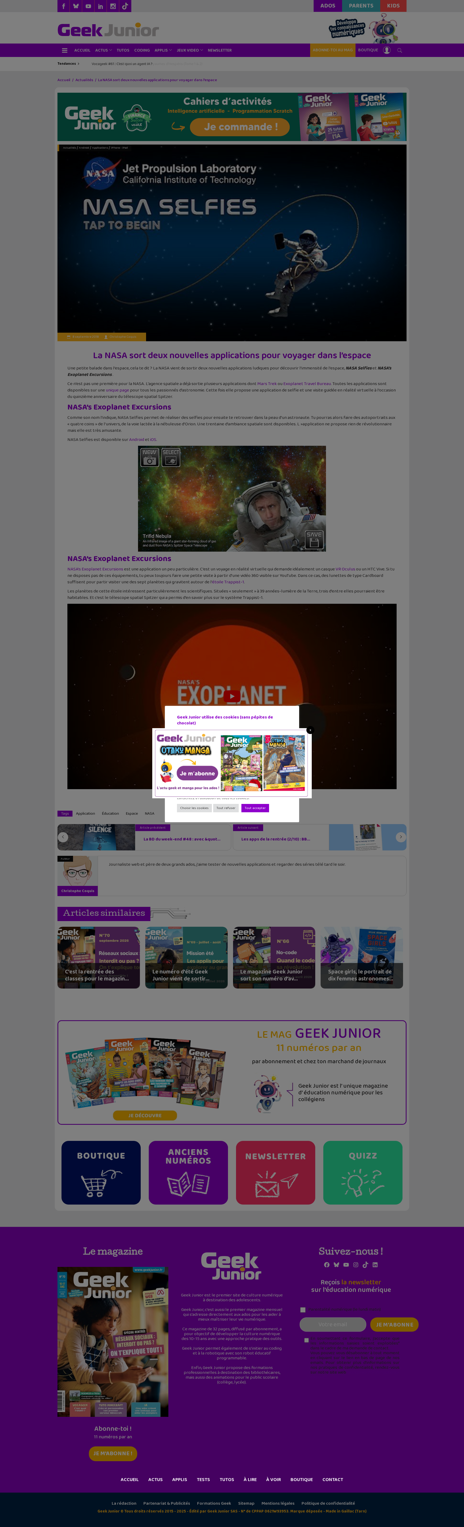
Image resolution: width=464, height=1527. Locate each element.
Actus (155, 1479)
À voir (273, 1479)
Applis (179, 1479)
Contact (332, 1479)
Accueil (130, 1479)
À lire (250, 1479)
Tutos (227, 1479)
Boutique (302, 1479)
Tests (203, 1479)
